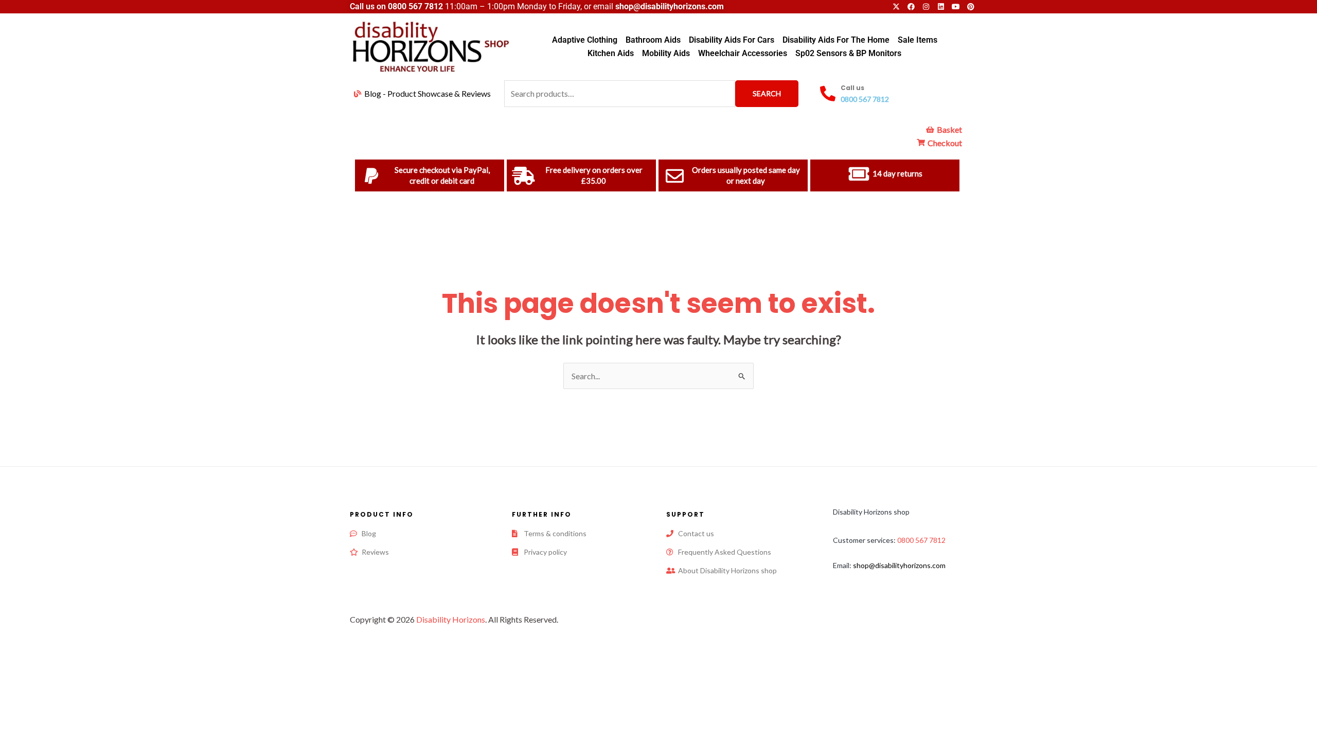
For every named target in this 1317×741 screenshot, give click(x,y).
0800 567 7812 (415, 6)
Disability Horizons (450, 619)
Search (767, 93)
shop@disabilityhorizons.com (899, 565)
